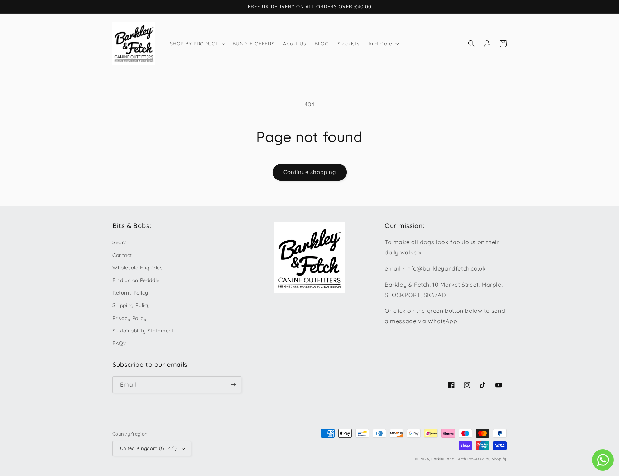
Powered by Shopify (487, 459)
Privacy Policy (129, 318)
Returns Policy (130, 293)
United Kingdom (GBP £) (148, 448)
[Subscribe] (233, 384)
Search (121, 242)
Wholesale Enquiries (137, 267)
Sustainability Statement (143, 330)
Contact (122, 255)
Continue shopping (309, 172)
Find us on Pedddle (136, 280)
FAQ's (119, 343)
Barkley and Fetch (448, 459)
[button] (196, 43)
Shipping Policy (131, 305)
